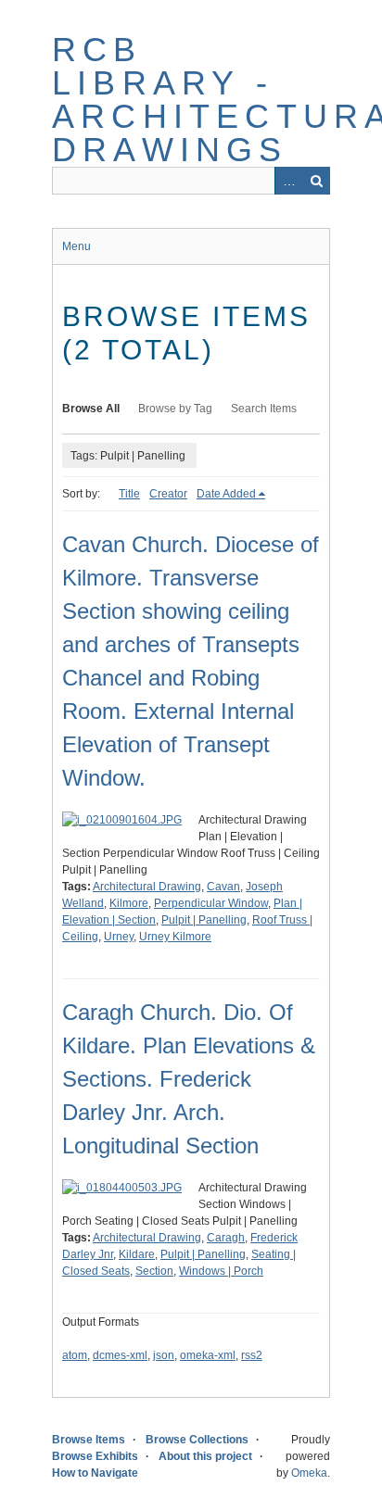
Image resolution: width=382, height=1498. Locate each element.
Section (154, 1271)
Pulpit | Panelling (204, 919)
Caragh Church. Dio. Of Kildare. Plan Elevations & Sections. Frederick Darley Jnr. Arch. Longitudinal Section (188, 1079)
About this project (205, 1456)
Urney (119, 936)
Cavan (223, 886)
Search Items (264, 408)
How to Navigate (95, 1473)
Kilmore (128, 903)
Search (316, 181)
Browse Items (88, 1439)
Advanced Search (288, 181)
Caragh (226, 1237)
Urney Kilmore (175, 936)
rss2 (251, 1355)
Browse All (91, 408)
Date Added (226, 493)
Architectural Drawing (147, 886)
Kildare (137, 1254)
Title (129, 493)
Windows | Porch (221, 1271)
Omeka (309, 1473)
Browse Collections (197, 1439)
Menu (76, 246)
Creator (168, 493)
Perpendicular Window (211, 903)
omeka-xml (208, 1355)
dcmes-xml (120, 1355)
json (163, 1355)
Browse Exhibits (95, 1456)
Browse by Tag (175, 408)
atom (74, 1355)
